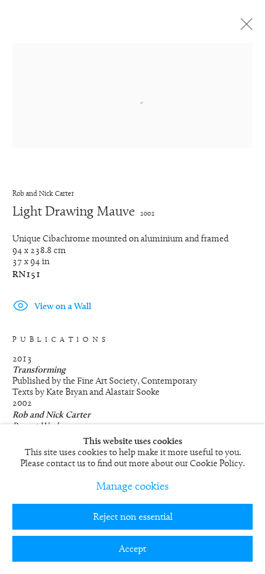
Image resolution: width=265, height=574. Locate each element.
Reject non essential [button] (133, 517)
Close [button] (243, 27)
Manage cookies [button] (132, 487)
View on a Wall (63, 307)
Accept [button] (132, 549)
